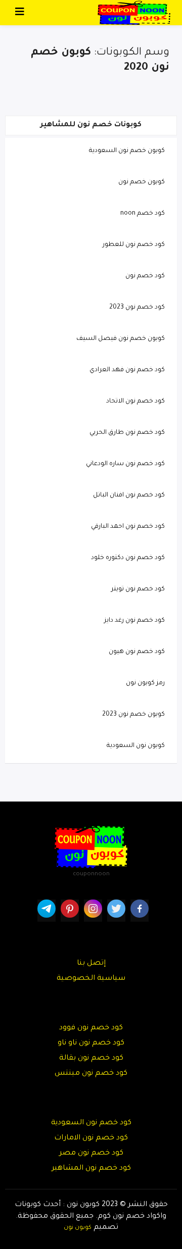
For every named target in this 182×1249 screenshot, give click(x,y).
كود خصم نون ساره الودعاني (125, 464)
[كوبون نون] (134, 13)
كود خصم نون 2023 (137, 307)
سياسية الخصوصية (91, 979)
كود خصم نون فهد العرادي (127, 370)
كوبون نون (78, 1228)
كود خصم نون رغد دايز (134, 620)
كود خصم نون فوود (91, 1028)
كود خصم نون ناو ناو (91, 1043)
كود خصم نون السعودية (91, 1123)
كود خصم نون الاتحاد (135, 401)
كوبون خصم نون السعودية (127, 151)
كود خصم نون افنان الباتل (129, 495)
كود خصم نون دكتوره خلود (128, 558)
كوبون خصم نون (141, 182)
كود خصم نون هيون (137, 652)
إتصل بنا (91, 964)
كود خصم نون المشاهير (91, 1169)
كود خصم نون (145, 276)
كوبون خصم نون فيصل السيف (120, 338)
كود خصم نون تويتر (138, 589)
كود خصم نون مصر (91, 1154)
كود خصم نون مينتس (91, 1074)
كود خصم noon (142, 213)
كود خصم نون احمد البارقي (128, 526)
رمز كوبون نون (145, 683)
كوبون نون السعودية (136, 746)
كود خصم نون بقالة (91, 1059)
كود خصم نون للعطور (134, 244)
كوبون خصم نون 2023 (133, 714)
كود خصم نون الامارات (91, 1138)
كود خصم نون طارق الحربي (127, 432)
